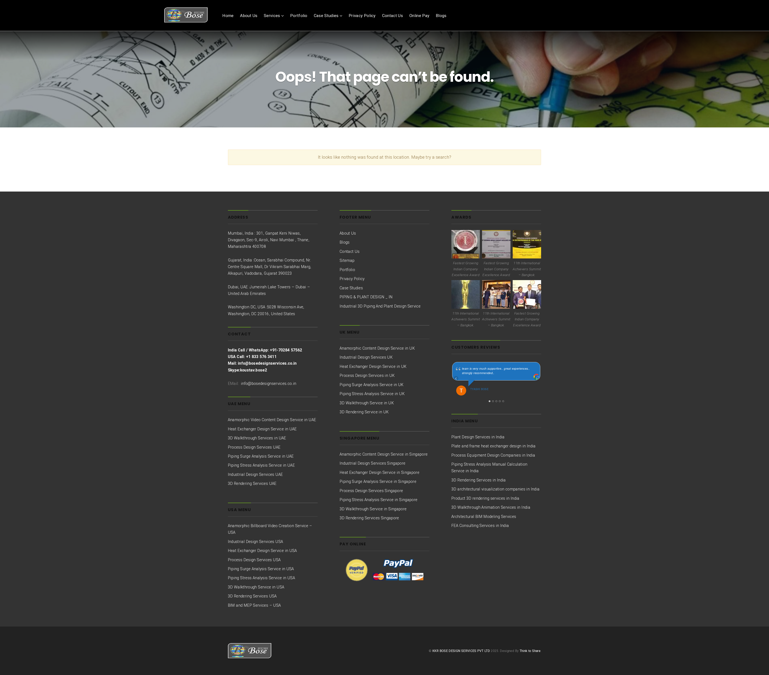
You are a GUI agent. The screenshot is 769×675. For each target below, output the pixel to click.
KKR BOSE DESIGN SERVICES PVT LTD (461, 651)
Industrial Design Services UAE (255, 474)
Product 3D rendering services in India (485, 498)
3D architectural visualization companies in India (495, 489)
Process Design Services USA (254, 560)
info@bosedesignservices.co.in (268, 383)
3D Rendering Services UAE (252, 483)
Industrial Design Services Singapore (373, 463)
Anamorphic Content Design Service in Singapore (384, 454)
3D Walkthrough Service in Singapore (373, 509)
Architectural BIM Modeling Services (483, 516)
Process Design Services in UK (367, 375)
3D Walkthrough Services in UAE (257, 438)
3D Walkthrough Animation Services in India (490, 507)
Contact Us (392, 15)
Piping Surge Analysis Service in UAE (261, 456)
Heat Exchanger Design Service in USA (262, 550)
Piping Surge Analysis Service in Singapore (378, 481)
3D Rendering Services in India (478, 480)
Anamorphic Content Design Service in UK (377, 348)
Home (228, 15)
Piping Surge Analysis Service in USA (261, 569)
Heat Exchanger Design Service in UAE (262, 429)
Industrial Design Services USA (255, 541)
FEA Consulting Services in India (480, 525)
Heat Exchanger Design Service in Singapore (379, 472)
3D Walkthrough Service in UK (367, 403)
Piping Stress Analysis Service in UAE (261, 465)
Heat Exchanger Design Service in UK (373, 366)
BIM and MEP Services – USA (254, 605)
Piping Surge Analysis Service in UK (372, 384)
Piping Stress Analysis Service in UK (372, 393)
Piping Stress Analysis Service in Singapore (378, 499)
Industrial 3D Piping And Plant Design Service (380, 306)
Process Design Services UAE (254, 447)
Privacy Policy (362, 15)
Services (272, 15)
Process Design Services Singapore (371, 490)
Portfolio (298, 15)
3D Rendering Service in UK (364, 412)
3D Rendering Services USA (252, 596)
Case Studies (326, 15)
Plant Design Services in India (478, 437)
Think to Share (530, 651)
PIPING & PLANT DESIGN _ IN (366, 297)
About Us (248, 15)
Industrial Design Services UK (366, 357)
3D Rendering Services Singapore (369, 518)
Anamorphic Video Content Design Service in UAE (272, 420)
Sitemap (347, 260)
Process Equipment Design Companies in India (493, 455)
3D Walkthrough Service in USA (256, 587)
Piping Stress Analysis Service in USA (261, 578)
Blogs (441, 15)
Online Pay (419, 15)
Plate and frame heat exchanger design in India (493, 446)
